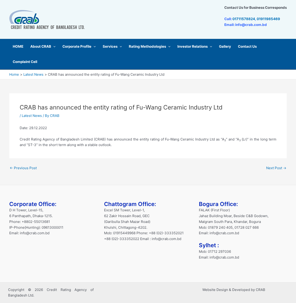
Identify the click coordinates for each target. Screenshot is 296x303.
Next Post (276, 168)
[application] (53, 46)
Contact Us (247, 46)
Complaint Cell (25, 61)
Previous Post (23, 168)
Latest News (32, 115)
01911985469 (268, 19)
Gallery (225, 46)
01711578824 (243, 19)
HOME (18, 46)
